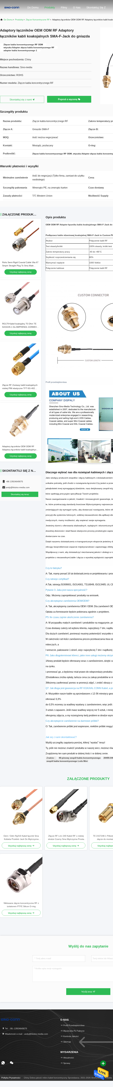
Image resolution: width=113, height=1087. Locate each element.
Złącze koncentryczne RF (38, 19)
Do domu (33, 7)
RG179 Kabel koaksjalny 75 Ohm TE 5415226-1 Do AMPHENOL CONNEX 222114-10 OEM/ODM (19, 327)
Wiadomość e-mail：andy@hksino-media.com (26, 1034)
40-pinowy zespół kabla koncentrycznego (80, 758)
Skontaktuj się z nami (96, 9)
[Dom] (11, 7)
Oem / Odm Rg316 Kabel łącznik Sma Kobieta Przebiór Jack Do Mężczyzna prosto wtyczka (21, 838)
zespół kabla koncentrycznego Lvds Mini (67, 761)
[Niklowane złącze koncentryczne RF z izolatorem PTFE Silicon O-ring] (21, 877)
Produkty (49, 7)
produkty (19, 19)
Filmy (64, 7)
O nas (76, 7)
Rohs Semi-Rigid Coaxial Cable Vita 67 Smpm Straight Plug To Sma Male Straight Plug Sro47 (20, 265)
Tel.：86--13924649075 (15, 1028)
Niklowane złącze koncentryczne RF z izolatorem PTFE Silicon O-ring (21, 905)
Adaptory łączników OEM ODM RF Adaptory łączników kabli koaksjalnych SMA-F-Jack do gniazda (20, 449)
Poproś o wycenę (68, 99)
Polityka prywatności (10, 1078)
